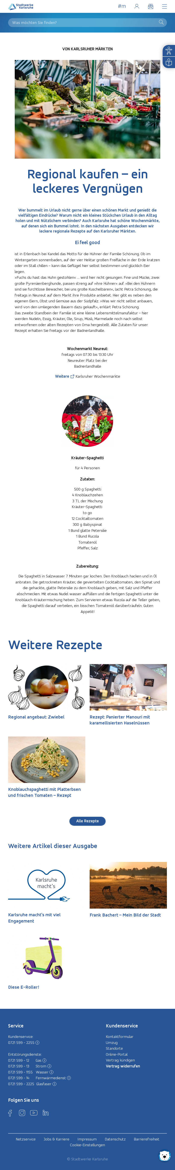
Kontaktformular (119, 1036)
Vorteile (122, 6)
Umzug (112, 1042)
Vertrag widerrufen (123, 1066)
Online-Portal (136, 6)
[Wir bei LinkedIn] (46, 1113)
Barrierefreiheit (146, 1139)
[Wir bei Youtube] (34, 1113)
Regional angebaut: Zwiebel (36, 717)
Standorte (114, 1048)
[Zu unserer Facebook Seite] (10, 1113)
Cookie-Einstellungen (87, 1145)
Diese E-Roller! (23, 987)
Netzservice (26, 1139)
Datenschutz (115, 1139)
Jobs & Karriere (56, 1139)
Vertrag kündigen (120, 1060)
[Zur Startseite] (21, 7)
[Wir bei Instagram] (22, 1113)
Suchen (162, 22)
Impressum (87, 1139)
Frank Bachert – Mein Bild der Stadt (125, 915)
